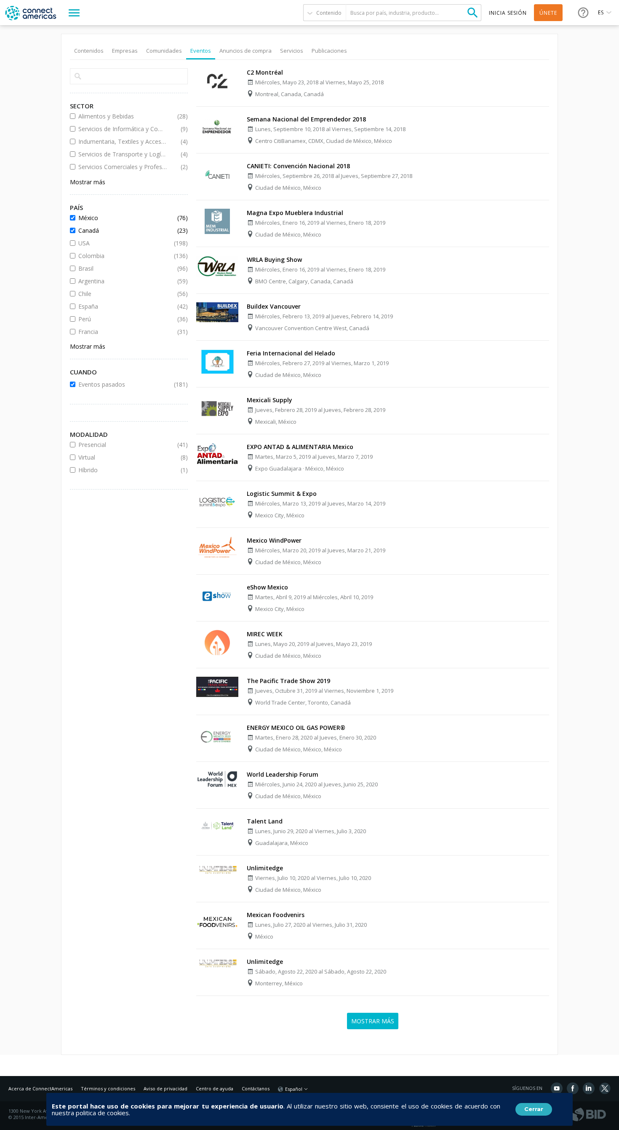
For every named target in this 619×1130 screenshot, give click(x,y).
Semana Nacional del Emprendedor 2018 (306, 119)
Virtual (122, 457)
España (122, 306)
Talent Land (265, 821)
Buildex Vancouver (274, 306)
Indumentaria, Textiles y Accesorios (122, 141)
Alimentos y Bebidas (122, 116)
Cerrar (533, 1109)
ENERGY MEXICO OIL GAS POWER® (296, 728)
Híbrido (122, 470)
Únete (548, 12)
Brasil (122, 268)
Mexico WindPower (274, 540)
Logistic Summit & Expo (282, 494)
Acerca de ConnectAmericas (40, 1088)
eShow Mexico (267, 587)
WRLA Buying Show (274, 260)
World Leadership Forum (282, 774)
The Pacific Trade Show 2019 (288, 681)
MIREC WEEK (265, 634)
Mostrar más (87, 182)
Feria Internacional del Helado (291, 353)
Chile (122, 294)
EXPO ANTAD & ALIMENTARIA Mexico (300, 447)
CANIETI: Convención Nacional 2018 (298, 166)
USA (122, 243)
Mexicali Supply (269, 400)
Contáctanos (255, 1088)
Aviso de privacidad (165, 1088)
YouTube (557, 1088)
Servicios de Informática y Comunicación (122, 129)
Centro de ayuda (214, 1088)
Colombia (122, 256)
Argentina (122, 281)
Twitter (605, 1088)
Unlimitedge (265, 868)
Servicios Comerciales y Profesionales (122, 167)
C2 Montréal (265, 72)
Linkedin (589, 1088)
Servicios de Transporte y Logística (122, 154)
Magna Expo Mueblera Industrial (295, 213)
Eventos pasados (122, 384)
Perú (122, 319)
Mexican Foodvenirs (275, 915)
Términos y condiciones (108, 1088)
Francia (122, 332)
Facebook (573, 1088)
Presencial (122, 445)
